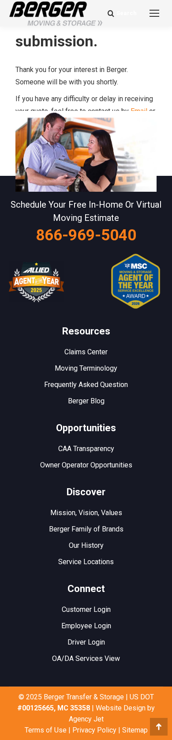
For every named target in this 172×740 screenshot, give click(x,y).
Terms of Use (46, 730)
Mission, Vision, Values (86, 513)
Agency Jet (86, 719)
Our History (86, 545)
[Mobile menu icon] (154, 13)
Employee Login (86, 626)
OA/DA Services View (86, 658)
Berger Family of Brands (86, 529)
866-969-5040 (86, 235)
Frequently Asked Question (86, 384)
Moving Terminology (86, 368)
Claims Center (86, 352)
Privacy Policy (94, 730)
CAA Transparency (86, 448)
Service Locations (86, 562)
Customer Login (86, 609)
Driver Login (86, 642)
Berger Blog (86, 401)
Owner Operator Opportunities (86, 465)
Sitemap (135, 730)
